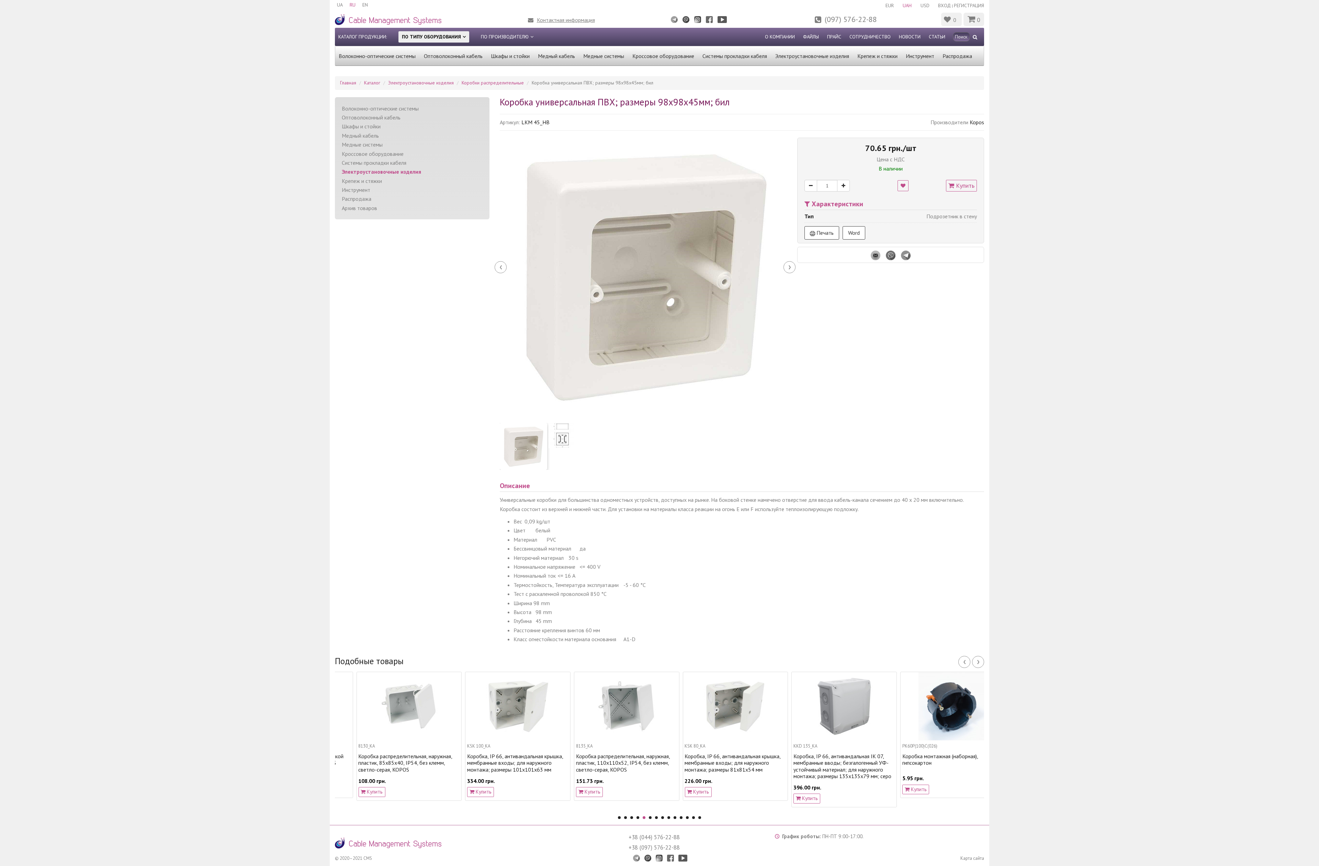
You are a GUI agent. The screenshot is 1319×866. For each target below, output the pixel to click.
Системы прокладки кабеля (734, 56)
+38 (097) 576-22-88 (654, 847)
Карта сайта (972, 858)
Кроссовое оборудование (663, 56)
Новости (910, 37)
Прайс (834, 37)
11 (681, 817)
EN (365, 5)
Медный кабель (556, 56)
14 (699, 817)
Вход (944, 5)
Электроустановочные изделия (812, 56)
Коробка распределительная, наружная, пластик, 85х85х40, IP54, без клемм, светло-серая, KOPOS (384, 763)
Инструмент (920, 56)
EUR (890, 5)
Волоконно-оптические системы (377, 56)
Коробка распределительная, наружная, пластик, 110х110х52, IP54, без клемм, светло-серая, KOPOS (601, 763)
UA (340, 5)
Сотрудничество (870, 37)
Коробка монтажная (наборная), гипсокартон (918, 759)
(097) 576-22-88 (851, 19)
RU (353, 5)
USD (925, 5)
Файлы (811, 37)
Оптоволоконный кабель (453, 56)
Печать (824, 232)
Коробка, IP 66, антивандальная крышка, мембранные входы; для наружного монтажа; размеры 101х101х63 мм (494, 763)
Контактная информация (566, 19)
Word (854, 232)
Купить (964, 185)
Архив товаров (359, 208)
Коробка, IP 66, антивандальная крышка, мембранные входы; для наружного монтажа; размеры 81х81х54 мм (711, 763)
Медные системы (603, 56)
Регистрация (969, 5)
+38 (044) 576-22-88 (654, 837)
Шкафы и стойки (510, 56)
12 (687, 817)
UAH (907, 5)
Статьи (937, 37)
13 (693, 817)
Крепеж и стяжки (877, 56)
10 (675, 817)
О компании (780, 37)
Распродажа (957, 56)
